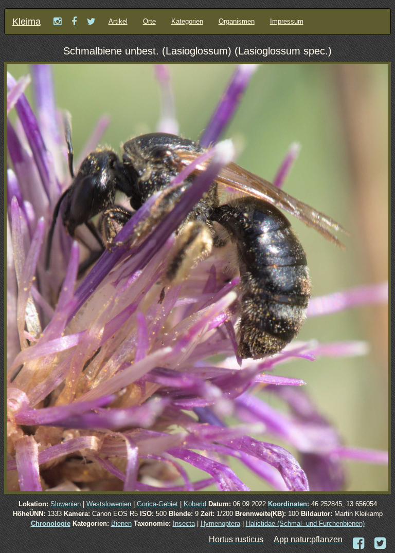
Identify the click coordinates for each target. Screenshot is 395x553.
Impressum (286, 21)
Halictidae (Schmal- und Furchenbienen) (305, 523)
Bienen (121, 523)
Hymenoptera (220, 523)
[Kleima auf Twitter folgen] (91, 21)
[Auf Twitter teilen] (380, 543)
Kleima (26, 21)
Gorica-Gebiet (157, 504)
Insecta (184, 523)
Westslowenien (108, 504)
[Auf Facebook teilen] (358, 543)
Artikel (118, 21)
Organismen (237, 21)
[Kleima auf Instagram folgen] (57, 21)
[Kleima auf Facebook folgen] (74, 21)
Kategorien (187, 21)
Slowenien (65, 504)
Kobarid (195, 504)
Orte (149, 21)
